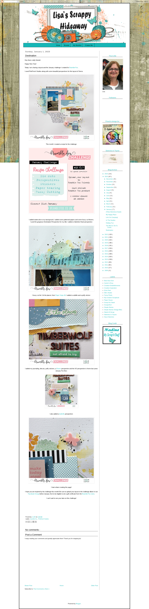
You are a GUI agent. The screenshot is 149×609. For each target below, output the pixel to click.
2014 (106, 256)
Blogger (78, 603)
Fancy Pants (108, 295)
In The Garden (110, 220)
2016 (106, 251)
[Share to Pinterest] (36, 522)
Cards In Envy (108, 283)
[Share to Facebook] (33, 522)
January (109, 209)
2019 (106, 243)
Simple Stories (108, 307)
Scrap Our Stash (109, 302)
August (108, 190)
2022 (106, 234)
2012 (106, 262)
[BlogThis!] (29, 522)
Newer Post (28, 585)
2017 (106, 248)
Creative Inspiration (110, 288)
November (109, 181)
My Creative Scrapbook (111, 297)
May (107, 198)
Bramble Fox (73, 67)
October (109, 184)
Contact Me (89, 45)
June (108, 195)
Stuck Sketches (109, 317)
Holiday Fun (110, 223)
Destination (109, 230)
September (110, 187)
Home (58, 45)
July (107, 193)
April (108, 201)
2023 (106, 176)
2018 (106, 245)
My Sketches (77, 45)
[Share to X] (31, 522)
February (109, 206)
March (108, 204)
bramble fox (34, 519)
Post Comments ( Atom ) (41, 589)
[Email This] (26, 522)
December (109, 179)
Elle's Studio (108, 293)
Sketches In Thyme (110, 314)
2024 (106, 174)
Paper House (108, 300)
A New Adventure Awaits (113, 212)
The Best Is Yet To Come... (112, 226)
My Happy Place (111, 214)
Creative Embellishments (112, 285)
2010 (106, 267)
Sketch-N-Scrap (109, 312)
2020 (106, 240)
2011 (106, 265)
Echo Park (107, 290)
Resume (66, 45)
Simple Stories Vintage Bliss (113, 309)
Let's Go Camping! (112, 217)
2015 (106, 254)
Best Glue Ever (109, 280)
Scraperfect (108, 305)
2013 (106, 259)
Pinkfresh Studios (43, 519)
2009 (106, 270)
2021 (106, 237)
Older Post (94, 585)
